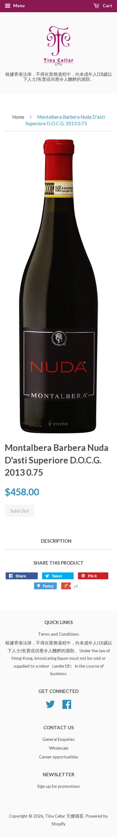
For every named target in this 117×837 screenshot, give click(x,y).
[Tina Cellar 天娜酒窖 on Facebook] (66, 706)
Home (18, 117)
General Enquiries (58, 739)
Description (56, 541)
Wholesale (58, 748)
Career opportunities (58, 756)
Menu (18, 5)
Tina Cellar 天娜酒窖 (64, 816)
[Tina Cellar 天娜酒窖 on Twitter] (50, 706)
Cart (107, 5)
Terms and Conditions (58, 634)
